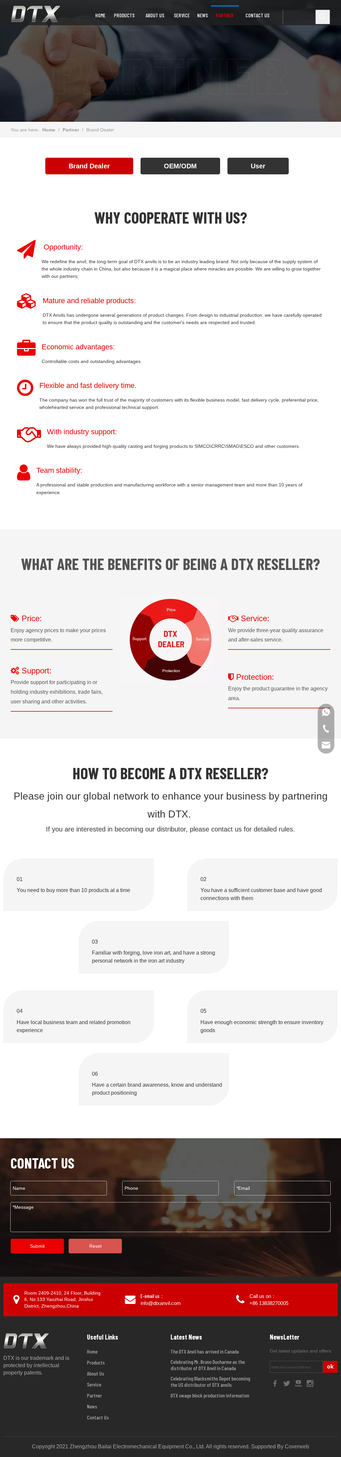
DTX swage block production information (209, 1395)
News (92, 1406)
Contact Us (98, 1417)
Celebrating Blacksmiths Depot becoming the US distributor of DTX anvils (210, 1381)
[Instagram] (310, 1382)
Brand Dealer (89, 166)
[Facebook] (275, 1382)
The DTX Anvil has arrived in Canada (204, 1351)
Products (96, 1362)
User (258, 166)
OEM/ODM (180, 166)
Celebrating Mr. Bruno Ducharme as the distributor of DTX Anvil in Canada (207, 1365)
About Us (95, 1373)
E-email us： (153, 1296)
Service (94, 1384)
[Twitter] (287, 1382)
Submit (37, 1246)
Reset (95, 1246)
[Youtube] (299, 1382)
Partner (94, 1395)
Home (92, 1351)
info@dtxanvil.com (161, 1303)
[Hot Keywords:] (322, 17)
